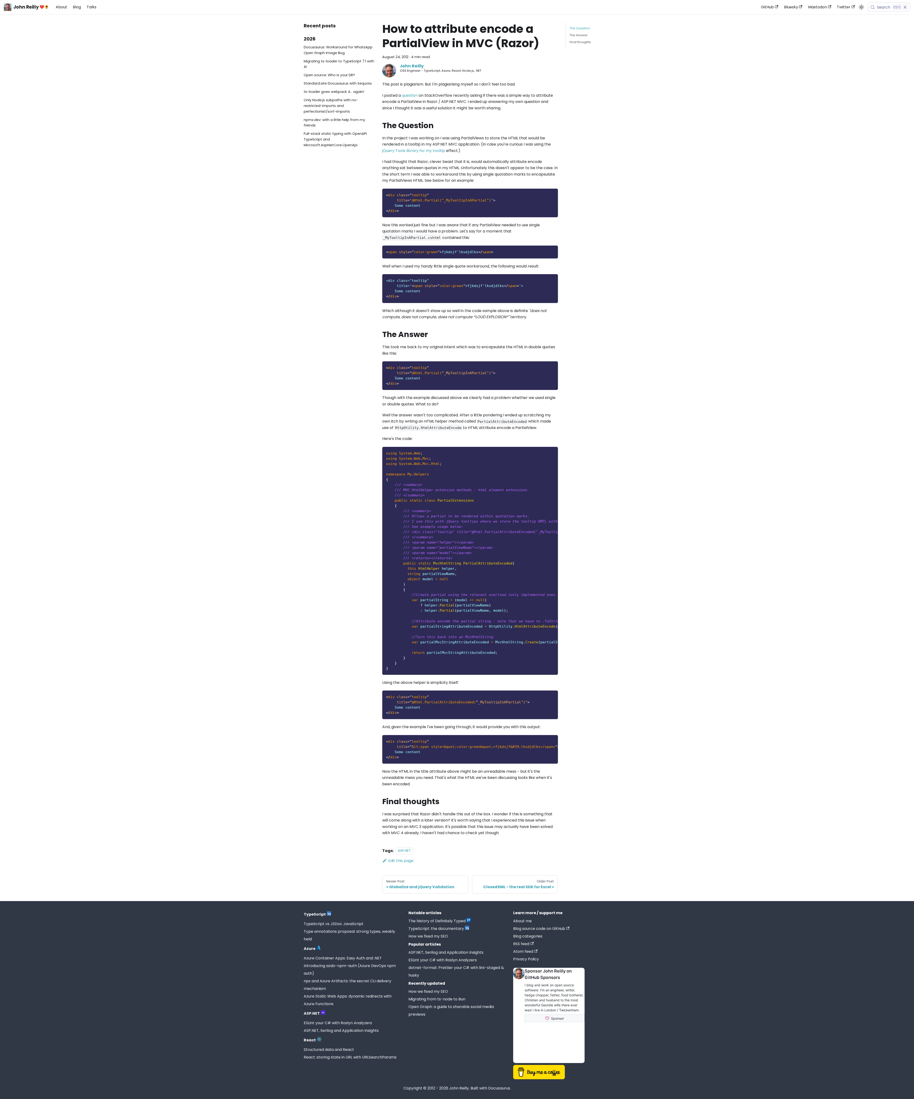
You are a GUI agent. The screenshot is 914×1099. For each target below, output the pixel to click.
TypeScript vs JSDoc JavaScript (333, 924)
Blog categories (527, 936)
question (410, 95)
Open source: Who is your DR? (329, 75)
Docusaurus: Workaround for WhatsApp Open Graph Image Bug (338, 50)
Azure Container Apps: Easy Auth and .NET (343, 958)
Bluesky (791, 7)
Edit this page (400, 860)
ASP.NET (404, 850)
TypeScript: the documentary (436, 928)
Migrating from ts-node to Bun (436, 999)
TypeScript (315, 914)
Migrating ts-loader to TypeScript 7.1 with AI (339, 64)
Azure (309, 948)
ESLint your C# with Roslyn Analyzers (338, 1023)
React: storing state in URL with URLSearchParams (350, 1057)
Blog (77, 7)
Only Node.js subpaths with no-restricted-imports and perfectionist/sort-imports (331, 106)
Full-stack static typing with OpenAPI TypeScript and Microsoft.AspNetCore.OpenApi (335, 139)
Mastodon (817, 7)
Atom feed (523, 951)
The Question (580, 28)
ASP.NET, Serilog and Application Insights (341, 1030)
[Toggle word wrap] (543, 453)
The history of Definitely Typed (437, 921)
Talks (91, 7)
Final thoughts (580, 42)
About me (522, 921)
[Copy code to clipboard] (552, 194)
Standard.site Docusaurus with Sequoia (338, 83)
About (61, 7)
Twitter (843, 7)
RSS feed (521, 944)
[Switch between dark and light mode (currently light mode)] (861, 7)
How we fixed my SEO (428, 936)
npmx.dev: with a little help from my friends (334, 122)
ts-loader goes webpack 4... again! (334, 91)
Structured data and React (329, 1049)
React (310, 1040)
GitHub (767, 7)
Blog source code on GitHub (539, 928)
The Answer (579, 35)
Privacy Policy (526, 959)
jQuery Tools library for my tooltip (413, 150)
